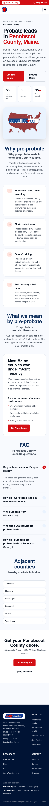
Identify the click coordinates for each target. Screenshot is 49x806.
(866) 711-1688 (41, 2)
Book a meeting (12, 2)
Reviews (35, 773)
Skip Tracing (36, 740)
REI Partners (36, 768)
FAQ (5, 768)
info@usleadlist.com (12, 742)
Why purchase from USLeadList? (14, 513)
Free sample (8, 759)
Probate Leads (17, 21)
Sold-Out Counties (11, 773)
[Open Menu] (44, 9)
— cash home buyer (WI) (20, 786)
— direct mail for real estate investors (21, 792)
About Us (35, 759)
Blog (5, 764)
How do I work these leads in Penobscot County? (20, 499)
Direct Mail (36, 744)
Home (5, 21)
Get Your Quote (11, 76)
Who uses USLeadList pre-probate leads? (18, 527)
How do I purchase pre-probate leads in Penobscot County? (19, 543)
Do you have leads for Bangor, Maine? (21, 468)
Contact (34, 764)
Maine (28, 21)
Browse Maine (33, 76)
